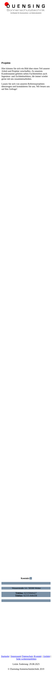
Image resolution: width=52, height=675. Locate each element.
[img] (26, 7)
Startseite (5, 656)
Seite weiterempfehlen (26, 659)
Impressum (16, 656)
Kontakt (37, 656)
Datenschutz (27, 656)
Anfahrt (46, 656)
